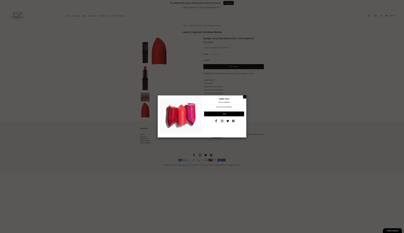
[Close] (244, 97)
